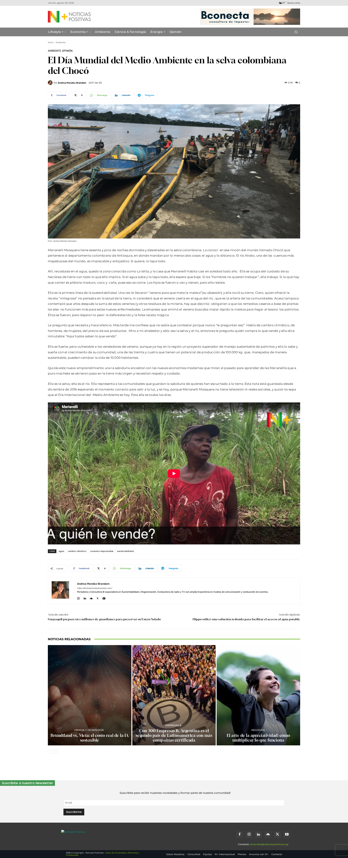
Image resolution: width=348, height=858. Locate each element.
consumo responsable (101, 551)
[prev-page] (50, 751)
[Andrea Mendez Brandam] (51, 82)
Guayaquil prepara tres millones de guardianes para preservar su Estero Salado (104, 619)
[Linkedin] (84, 597)
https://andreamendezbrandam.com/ (94, 588)
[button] (296, 32)
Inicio (50, 42)
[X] (97, 597)
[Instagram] (78, 597)
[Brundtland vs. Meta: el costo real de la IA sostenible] (89, 695)
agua (61, 551)
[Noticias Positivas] (82, 16)
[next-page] (56, 751)
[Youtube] (104, 597)
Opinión (67, 51)
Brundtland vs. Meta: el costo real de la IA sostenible (90, 737)
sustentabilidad (125, 551)
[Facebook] (239, 834)
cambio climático (77, 551)
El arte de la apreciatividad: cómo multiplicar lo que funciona (258, 737)
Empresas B (173, 725)
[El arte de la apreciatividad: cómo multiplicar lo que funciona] (258, 695)
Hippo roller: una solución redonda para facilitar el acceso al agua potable (246, 619)
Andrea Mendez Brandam (72, 83)
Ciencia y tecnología (89, 730)
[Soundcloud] (91, 597)
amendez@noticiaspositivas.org (269, 844)
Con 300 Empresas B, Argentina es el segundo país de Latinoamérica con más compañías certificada (174, 735)
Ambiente (61, 42)
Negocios (258, 730)
